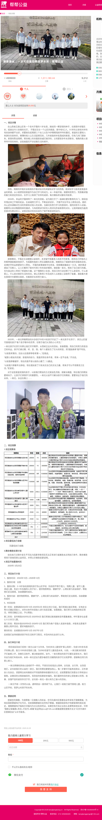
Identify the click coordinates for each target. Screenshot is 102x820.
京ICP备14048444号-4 (89, 810)
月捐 (84, 5)
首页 (70, 5)
